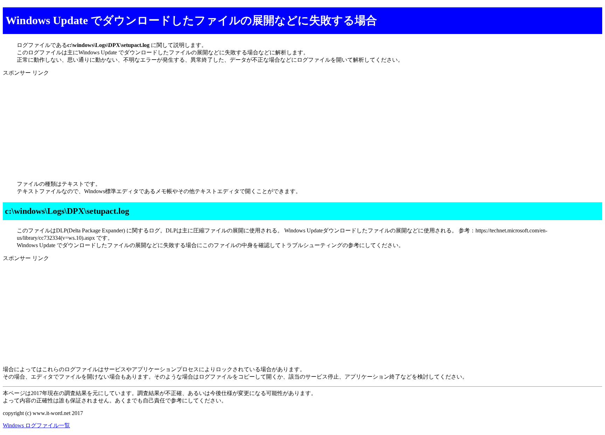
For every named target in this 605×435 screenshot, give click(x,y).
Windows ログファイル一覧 (36, 425)
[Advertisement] (213, 126)
